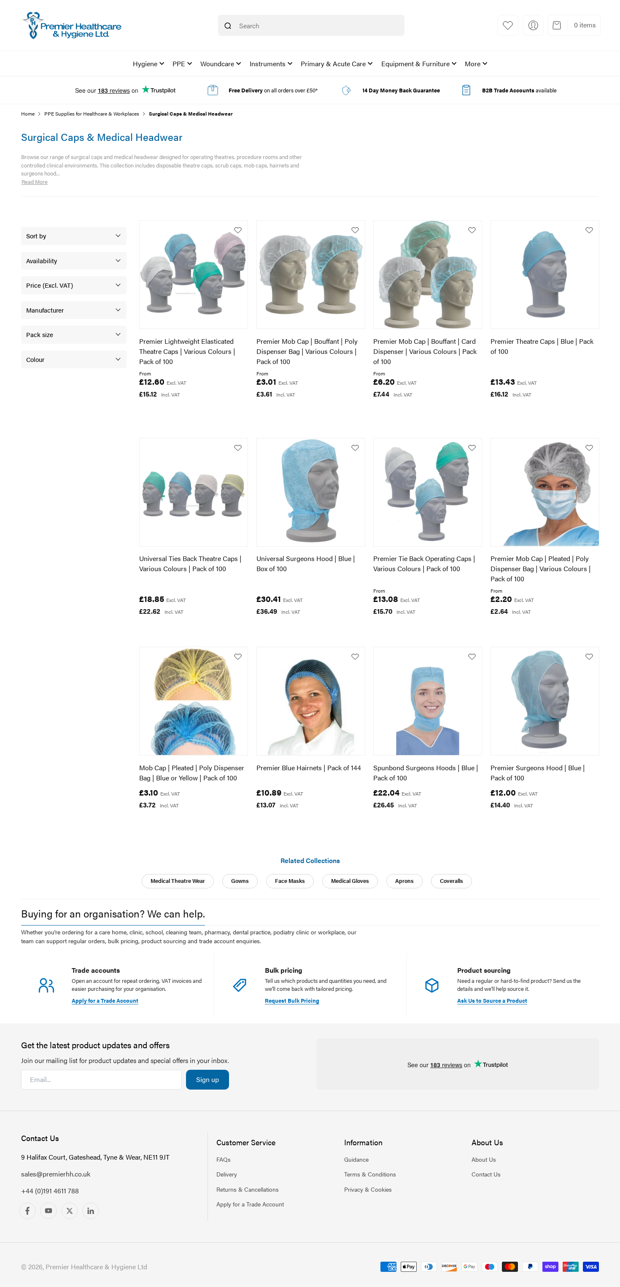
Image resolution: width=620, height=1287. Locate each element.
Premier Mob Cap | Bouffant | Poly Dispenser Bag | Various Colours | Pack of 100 (307, 351)
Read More (35, 182)
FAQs (223, 1159)
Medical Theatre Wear (178, 881)
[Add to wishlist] (238, 230)
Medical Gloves (350, 881)
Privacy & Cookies (368, 1188)
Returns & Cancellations (247, 1188)
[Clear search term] (376, 25)
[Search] (227, 25)
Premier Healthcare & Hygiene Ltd (96, 1266)
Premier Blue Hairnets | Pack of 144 (308, 767)
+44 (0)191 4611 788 (50, 1190)
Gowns (240, 881)
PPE (179, 63)
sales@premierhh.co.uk (55, 1174)
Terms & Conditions (370, 1174)
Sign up (207, 1079)
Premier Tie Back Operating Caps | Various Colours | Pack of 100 (424, 563)
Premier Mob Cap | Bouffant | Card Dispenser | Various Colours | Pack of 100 (425, 351)
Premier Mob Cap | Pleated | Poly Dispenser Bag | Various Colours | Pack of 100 (541, 568)
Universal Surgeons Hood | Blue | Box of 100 (305, 563)
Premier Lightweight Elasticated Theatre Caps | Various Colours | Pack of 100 (187, 351)
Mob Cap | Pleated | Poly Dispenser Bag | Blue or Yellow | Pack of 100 (191, 772)
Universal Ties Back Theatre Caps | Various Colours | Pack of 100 (190, 563)
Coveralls (451, 881)
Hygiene (145, 63)
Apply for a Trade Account (250, 1203)
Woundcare (217, 63)
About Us (484, 1159)
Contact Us (486, 1174)
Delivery (226, 1174)
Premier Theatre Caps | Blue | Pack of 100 (542, 346)
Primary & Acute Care (333, 63)
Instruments (268, 63)
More (472, 63)
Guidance (356, 1159)
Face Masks (290, 881)
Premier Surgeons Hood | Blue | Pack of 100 (538, 772)
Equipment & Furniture (415, 63)
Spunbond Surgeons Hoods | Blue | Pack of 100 (425, 772)
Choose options (176, 412)
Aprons (404, 881)
